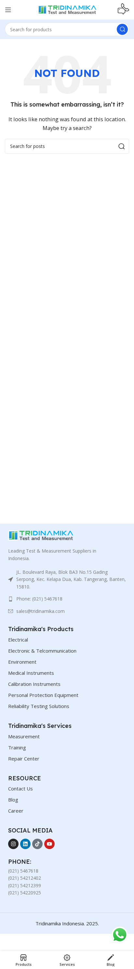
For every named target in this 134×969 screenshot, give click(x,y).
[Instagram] (13, 844)
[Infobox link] (123, 9)
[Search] (122, 29)
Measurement (24, 736)
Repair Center (23, 758)
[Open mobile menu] (8, 9)
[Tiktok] (37, 844)
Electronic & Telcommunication (42, 650)
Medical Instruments (31, 673)
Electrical (18, 639)
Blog (13, 799)
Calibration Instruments (34, 684)
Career (15, 810)
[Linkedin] (25, 844)
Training (17, 747)
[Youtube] (49, 844)
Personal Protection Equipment (43, 695)
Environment (22, 661)
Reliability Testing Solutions (38, 706)
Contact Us (20, 788)
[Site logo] (67, 9)
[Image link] (40, 535)
